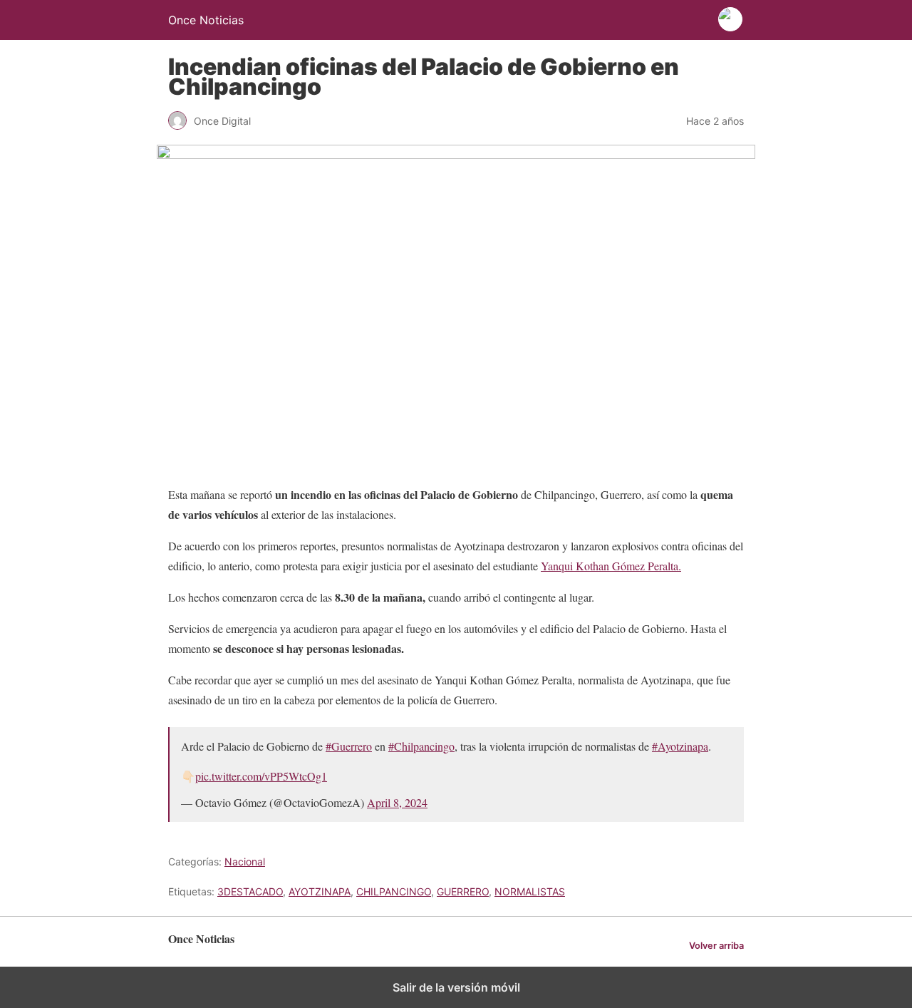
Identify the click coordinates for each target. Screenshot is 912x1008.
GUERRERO (463, 891)
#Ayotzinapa (680, 746)
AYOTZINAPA (320, 891)
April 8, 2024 (397, 802)
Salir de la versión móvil (456, 987)
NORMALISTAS (529, 891)
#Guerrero (349, 746)
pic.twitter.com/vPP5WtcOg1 (261, 775)
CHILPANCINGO (393, 891)
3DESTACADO (250, 891)
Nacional (244, 861)
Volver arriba (716, 945)
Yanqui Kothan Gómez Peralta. (611, 565)
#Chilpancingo (421, 746)
